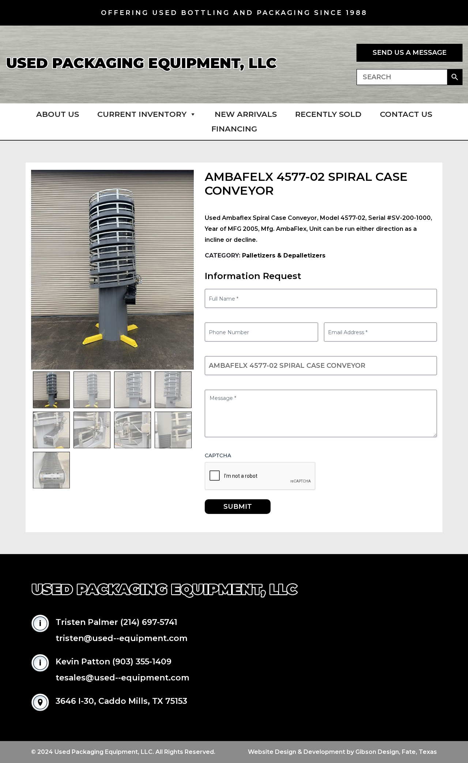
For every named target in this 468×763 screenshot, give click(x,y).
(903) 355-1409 (141, 662)
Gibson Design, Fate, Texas (396, 751)
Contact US (406, 114)
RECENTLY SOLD (328, 114)
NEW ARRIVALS (246, 114)
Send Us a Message (409, 53)
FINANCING (234, 128)
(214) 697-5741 (148, 622)
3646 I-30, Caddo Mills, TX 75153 (121, 701)
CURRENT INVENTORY (141, 114)
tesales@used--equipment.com (122, 678)
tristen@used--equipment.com (122, 638)
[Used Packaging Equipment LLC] (141, 64)
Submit (237, 507)
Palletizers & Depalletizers (283, 255)
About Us (57, 114)
